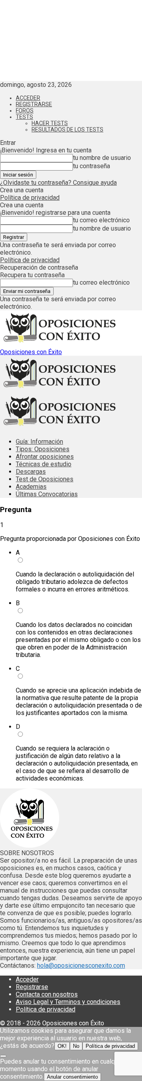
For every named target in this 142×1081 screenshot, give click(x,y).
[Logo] (59, 390)
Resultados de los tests (67, 129)
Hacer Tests (50, 123)
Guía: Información (39, 441)
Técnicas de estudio (43, 464)
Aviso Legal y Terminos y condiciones (68, 1002)
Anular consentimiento (72, 1077)
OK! (62, 1046)
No (76, 1046)
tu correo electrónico (101, 220)
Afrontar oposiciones (45, 456)
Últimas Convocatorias (47, 494)
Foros (25, 110)
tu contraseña (91, 166)
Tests (24, 117)
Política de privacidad (30, 197)
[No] (3, 1056)
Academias (31, 486)
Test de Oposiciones (44, 479)
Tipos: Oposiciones (42, 449)
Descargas (31, 471)
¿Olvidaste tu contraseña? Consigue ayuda (58, 182)
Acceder (28, 98)
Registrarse (34, 104)
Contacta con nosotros (47, 994)
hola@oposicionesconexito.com (81, 965)
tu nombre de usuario (102, 157)
